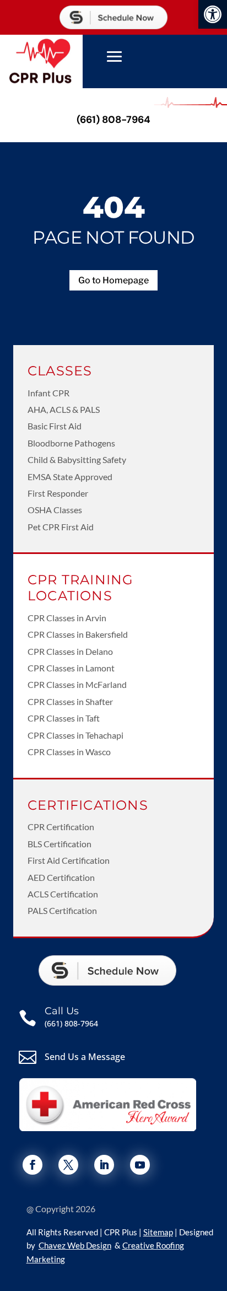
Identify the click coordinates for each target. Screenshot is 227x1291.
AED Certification (61, 877)
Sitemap (158, 1232)
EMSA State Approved (70, 476)
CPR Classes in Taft (64, 718)
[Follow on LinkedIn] (104, 1165)
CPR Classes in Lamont (71, 668)
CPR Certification (61, 826)
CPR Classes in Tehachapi (75, 735)
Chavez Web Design (75, 1245)
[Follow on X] (68, 1165)
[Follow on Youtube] (140, 1165)
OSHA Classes (55, 509)
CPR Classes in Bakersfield (78, 634)
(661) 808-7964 (113, 119)
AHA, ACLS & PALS (64, 409)
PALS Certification (62, 910)
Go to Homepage (113, 280)
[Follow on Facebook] (32, 1165)
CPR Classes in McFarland (77, 684)
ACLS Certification (63, 894)
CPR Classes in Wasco (69, 751)
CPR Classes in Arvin (67, 617)
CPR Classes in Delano (70, 651)
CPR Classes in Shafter (70, 701)
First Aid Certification (69, 860)
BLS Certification (59, 843)
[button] (212, 14)
